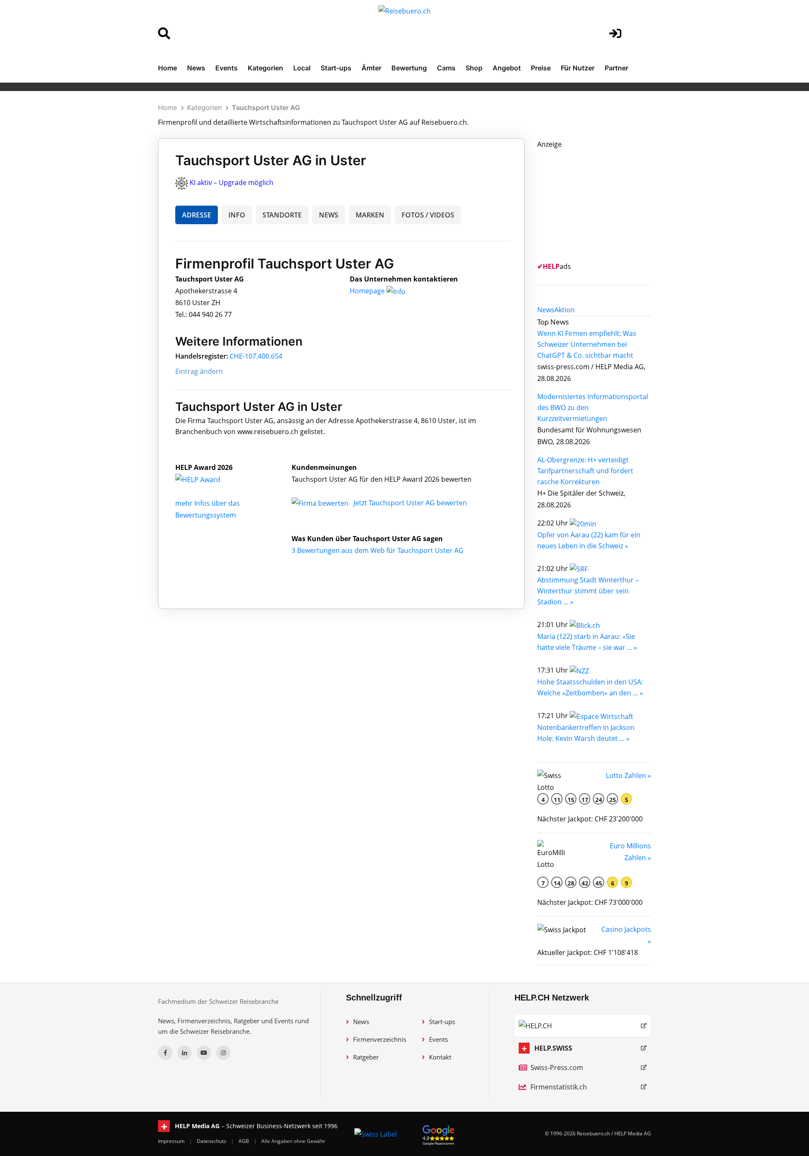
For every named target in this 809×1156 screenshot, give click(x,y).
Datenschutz (212, 1141)
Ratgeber (366, 1057)
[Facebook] (165, 1053)
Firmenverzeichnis (379, 1039)
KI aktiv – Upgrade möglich (231, 182)
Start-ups (336, 68)
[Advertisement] (600, 202)
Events (226, 68)
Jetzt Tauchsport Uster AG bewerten (410, 502)
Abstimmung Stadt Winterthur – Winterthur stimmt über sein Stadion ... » (588, 590)
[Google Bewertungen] (438, 1134)
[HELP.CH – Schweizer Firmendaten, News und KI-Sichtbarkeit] (582, 1026)
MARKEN (370, 215)
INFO (236, 215)
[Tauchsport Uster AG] (206, 479)
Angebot (507, 68)
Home (167, 68)
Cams (446, 68)
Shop (474, 68)
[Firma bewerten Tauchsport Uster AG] (321, 502)
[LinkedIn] (184, 1053)
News (196, 68)
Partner (616, 68)
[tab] (546, 309)
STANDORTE (282, 215)
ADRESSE (196, 215)
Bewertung (409, 68)
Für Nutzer (578, 68)
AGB (244, 1141)
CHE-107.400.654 (256, 356)
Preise (541, 68)
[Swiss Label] (375, 1133)
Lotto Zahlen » (628, 775)
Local (302, 68)
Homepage (368, 290)
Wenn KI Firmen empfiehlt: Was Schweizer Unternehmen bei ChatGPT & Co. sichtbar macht (586, 344)
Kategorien (265, 68)
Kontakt (440, 1057)
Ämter (371, 68)
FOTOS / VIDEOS (428, 215)
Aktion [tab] (565, 309)
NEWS (328, 215)
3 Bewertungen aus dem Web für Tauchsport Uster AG (377, 550)
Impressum (172, 1141)
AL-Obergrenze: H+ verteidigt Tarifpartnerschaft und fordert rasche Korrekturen (585, 470)
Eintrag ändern (199, 371)
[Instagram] (223, 1053)
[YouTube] (204, 1053)
